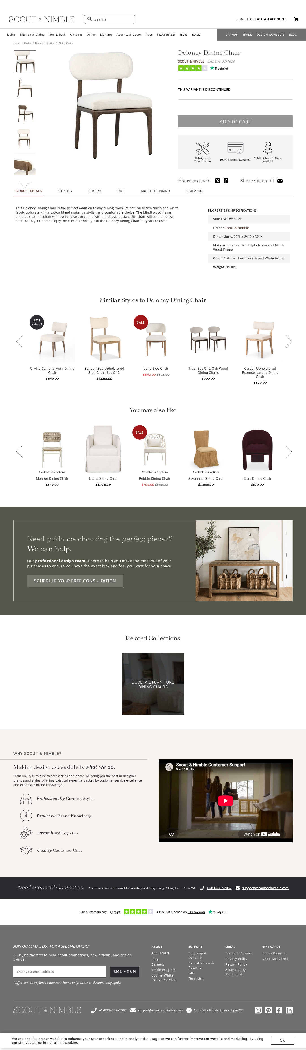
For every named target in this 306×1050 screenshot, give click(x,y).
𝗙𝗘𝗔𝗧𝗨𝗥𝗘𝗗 (166, 34)
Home (16, 43)
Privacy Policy (236, 959)
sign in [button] (242, 19)
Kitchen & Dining (32, 34)
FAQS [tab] (121, 191)
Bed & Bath (57, 34)
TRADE (247, 34)
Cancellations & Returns (201, 965)
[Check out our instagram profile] (258, 1010)
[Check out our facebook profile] (279, 1010)
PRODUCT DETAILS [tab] (28, 191)
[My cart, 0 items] (296, 19)
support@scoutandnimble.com (265, 888)
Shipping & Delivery (197, 955)
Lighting (106, 34)
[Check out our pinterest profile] (268, 1010)
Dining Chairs (65, 43)
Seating (50, 43)
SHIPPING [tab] (65, 191)
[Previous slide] (19, 342)
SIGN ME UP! (125, 972)
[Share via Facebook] (226, 180)
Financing (196, 978)
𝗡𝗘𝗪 (183, 34)
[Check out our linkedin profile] (289, 1010)
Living (11, 34)
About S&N (160, 953)
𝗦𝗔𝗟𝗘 (196, 34)
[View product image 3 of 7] (25, 112)
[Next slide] (288, 342)
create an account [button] (268, 19)
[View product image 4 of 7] (25, 138)
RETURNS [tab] (95, 191)
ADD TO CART (235, 121)
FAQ (191, 973)
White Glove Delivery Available (268, 160)
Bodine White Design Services (164, 977)
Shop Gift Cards (275, 959)
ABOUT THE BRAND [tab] (155, 191)
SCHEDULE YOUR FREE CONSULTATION (75, 580)
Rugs (149, 34)
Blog (155, 959)
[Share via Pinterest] (217, 180)
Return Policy (236, 964)
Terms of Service (239, 953)
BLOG (293, 34)
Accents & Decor (128, 34)
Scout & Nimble (191, 61)
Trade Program (163, 970)
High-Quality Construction (202, 160)
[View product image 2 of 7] (25, 87)
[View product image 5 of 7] (25, 164)
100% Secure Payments (235, 160)
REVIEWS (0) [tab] (194, 191)
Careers (157, 964)
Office (91, 34)
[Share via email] (280, 180)
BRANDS (232, 34)
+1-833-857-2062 (219, 888)
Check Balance (274, 953)
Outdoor (76, 34)
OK (282, 1040)
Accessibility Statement (235, 972)
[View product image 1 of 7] (25, 61)
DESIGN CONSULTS (271, 34)
